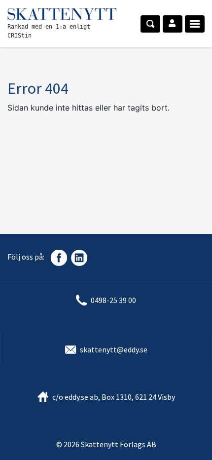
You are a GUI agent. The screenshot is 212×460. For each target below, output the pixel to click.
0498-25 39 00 (113, 300)
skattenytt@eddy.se (113, 349)
